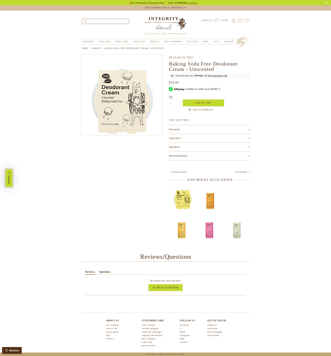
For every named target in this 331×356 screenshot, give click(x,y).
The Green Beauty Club (217, 75)
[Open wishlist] (246, 20)
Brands (229, 41)
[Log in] (233, 20)
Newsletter (212, 328)
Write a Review (169, 288)
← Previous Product (178, 172)
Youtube (184, 342)
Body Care (122, 41)
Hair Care (139, 41)
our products (112, 332)
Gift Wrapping (148, 338)
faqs (108, 335)
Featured (88, 41)
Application (209, 138)
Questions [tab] (105, 272)
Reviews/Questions (178, 155)
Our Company (112, 325)
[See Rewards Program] (240, 20)
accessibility (213, 335)
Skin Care (105, 41)
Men (205, 41)
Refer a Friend (148, 325)
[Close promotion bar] (327, 2)
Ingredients (209, 147)
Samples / (207, 20)
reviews (110, 338)
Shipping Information (152, 335)
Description (209, 129)
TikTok (183, 332)
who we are (112, 328)
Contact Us (212, 325)
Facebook (184, 325)
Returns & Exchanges (152, 332)
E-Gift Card (147, 342)
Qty (171, 97)
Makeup (154, 41)
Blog (182, 338)
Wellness (193, 41)
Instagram (184, 335)
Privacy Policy (149, 345)
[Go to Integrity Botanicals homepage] (165, 24)
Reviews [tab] (90, 272)
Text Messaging (214, 332)
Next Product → (242, 172)
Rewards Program (150, 328)
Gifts (216, 41)
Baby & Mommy (173, 41)
